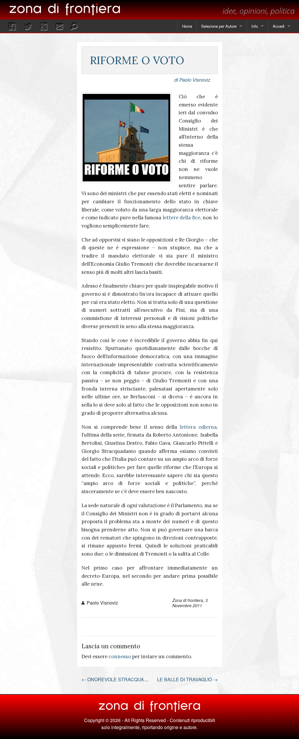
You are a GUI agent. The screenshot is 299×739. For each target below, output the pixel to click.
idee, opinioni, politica (258, 10)
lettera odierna (198, 427)
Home (187, 26)
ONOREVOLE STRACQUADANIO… (122, 679)
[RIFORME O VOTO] (126, 138)
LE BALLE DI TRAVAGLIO (187, 679)
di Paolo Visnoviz (192, 79)
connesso (120, 656)
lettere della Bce (181, 217)
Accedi (278, 26)
